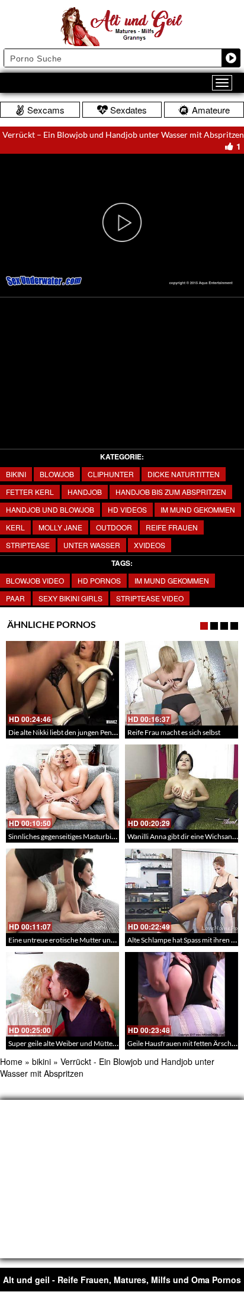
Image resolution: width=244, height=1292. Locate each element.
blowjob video (35, 580)
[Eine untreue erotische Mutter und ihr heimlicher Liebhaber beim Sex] (62, 891)
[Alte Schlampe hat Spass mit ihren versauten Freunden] (181, 891)
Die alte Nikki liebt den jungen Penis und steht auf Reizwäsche (102, 732)
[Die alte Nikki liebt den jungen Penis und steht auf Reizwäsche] (62, 683)
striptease (28, 545)
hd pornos (99, 580)
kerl (15, 527)
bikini (16, 474)
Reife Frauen (172, 527)
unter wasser (91, 545)
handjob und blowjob (50, 509)
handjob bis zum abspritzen (170, 492)
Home (11, 1061)
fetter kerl (30, 492)
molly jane (60, 527)
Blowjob (57, 474)
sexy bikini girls (70, 598)
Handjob (85, 492)
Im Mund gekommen (197, 509)
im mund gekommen (171, 580)
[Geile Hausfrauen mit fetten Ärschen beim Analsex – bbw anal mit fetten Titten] (181, 994)
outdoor (114, 527)
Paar (15, 598)
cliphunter (111, 474)
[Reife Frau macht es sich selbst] (181, 683)
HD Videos (127, 509)
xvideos (149, 545)
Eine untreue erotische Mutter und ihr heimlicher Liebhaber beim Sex (114, 939)
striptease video (150, 598)
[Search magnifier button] (230, 57)
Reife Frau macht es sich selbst (173, 732)
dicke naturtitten (183, 474)
